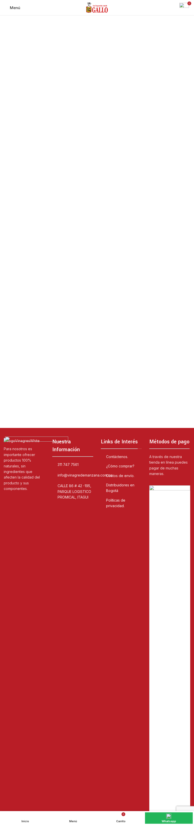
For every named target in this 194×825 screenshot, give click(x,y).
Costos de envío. (120, 475)
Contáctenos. (117, 457)
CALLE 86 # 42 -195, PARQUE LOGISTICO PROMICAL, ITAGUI (74, 491)
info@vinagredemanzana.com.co (85, 475)
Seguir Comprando (97, 92)
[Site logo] (97, 7)
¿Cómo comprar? (120, 466)
